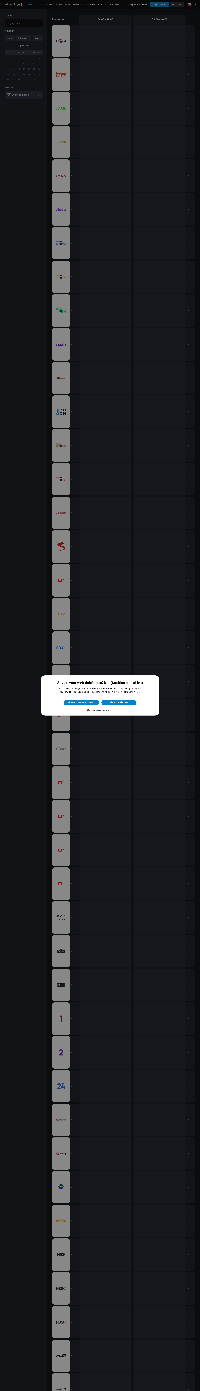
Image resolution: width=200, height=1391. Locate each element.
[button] (100, 710)
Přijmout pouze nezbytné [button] (81, 702)
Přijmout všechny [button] (119, 702)
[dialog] (100, 695)
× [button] (156, 678)
